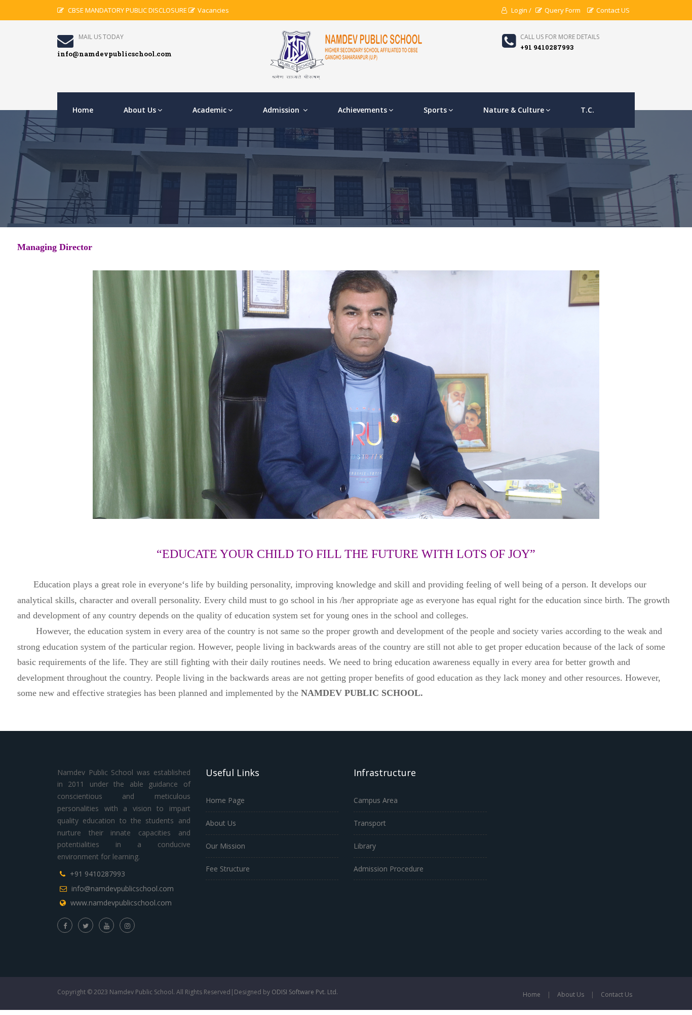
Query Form (563, 10)
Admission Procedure (389, 868)
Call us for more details (559, 36)
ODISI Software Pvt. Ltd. (305, 992)
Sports (435, 110)
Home (82, 110)
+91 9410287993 (97, 874)
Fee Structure (228, 868)
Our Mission (225, 846)
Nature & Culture (513, 110)
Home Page (225, 800)
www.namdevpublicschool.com (121, 902)
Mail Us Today (101, 36)
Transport (370, 823)
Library (365, 846)
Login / (520, 10)
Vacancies (213, 10)
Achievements (362, 110)
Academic (209, 110)
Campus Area (376, 800)
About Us (140, 110)
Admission (282, 110)
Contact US (613, 10)
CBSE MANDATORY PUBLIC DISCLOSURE (126, 10)
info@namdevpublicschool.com (122, 888)
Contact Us (616, 994)
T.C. (587, 110)
